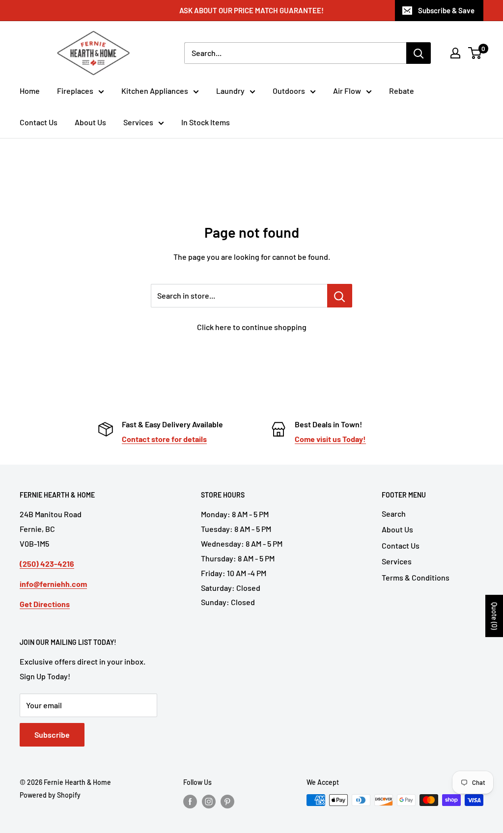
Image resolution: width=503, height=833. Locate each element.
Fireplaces (75, 90)
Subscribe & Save (446, 10)
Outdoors (289, 90)
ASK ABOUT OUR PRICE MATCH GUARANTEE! (251, 10)
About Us (90, 122)
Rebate (401, 90)
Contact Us (38, 122)
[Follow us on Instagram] (209, 801)
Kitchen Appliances (154, 90)
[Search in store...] (339, 295)
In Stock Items (205, 122)
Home (30, 90)
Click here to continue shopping (252, 327)
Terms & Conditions (415, 577)
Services (138, 122)
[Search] (418, 53)
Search (394, 513)
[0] (475, 53)
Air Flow (347, 90)
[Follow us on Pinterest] (227, 801)
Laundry (230, 90)
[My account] (455, 53)
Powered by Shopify (50, 795)
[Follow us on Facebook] (190, 801)
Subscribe (52, 734)
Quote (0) (494, 616)
